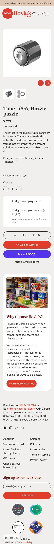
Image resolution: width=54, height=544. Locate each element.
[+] (18, 188)
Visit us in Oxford (13, 444)
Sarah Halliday (24, 542)
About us (8, 439)
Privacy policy (38, 460)
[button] (34, 14)
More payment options (27, 261)
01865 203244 (27, 405)
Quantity (8, 182)
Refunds (35, 444)
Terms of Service (40, 454)
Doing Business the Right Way (12, 451)
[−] (5, 188)
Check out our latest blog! (11, 465)
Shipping (35, 439)
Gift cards (9, 458)
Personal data (38, 449)
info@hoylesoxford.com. (21, 408)
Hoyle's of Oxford (21, 539)
